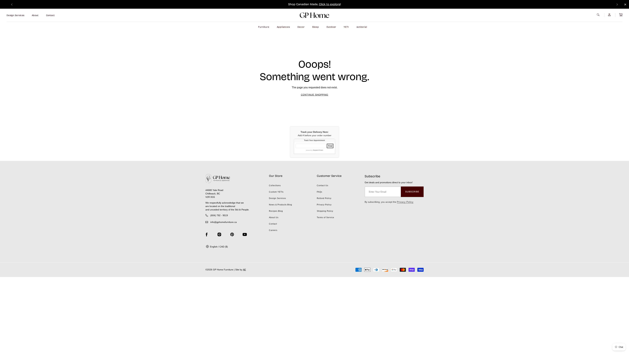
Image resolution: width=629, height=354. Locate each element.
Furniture (263, 27)
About (35, 15)
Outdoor (331, 27)
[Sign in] (609, 14)
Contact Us (322, 185)
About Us (273, 217)
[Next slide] (617, 4)
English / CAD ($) (218, 246)
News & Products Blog (280, 205)
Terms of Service (325, 217)
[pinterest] (232, 234)
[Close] (625, 4)
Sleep (315, 27)
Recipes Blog (276, 211)
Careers (273, 230)
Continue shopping (314, 94)
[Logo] (314, 15)
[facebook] (206, 234)
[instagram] (219, 234)
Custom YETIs (276, 192)
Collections (275, 185)
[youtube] (244, 234)
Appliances (283, 27)
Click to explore (329, 4)
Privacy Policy (324, 205)
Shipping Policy (325, 211)
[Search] (598, 14)
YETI (346, 27)
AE (244, 269)
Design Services (15, 15)
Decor (301, 27)
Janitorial (361, 27)
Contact (50, 15)
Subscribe (412, 191)
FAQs (319, 192)
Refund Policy (324, 198)
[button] (620, 14)
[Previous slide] (12, 4)
